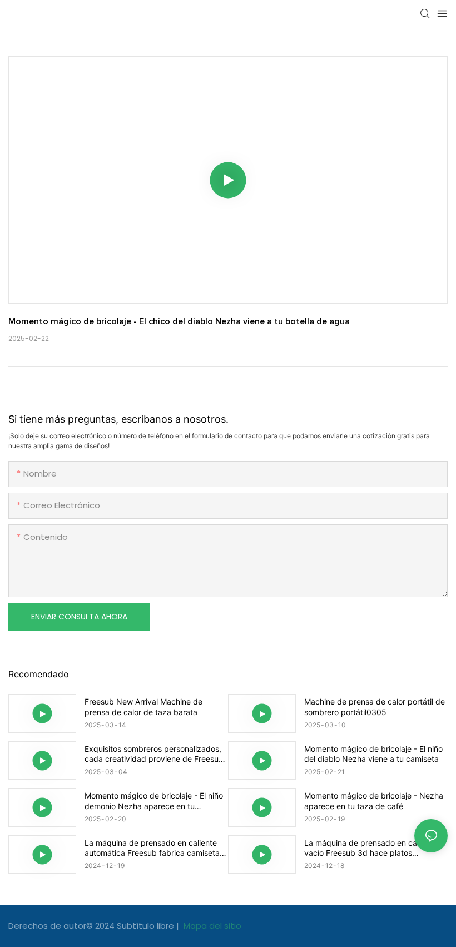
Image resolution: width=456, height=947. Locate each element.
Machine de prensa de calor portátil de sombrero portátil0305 (374, 706)
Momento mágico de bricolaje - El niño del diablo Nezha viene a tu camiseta (373, 753)
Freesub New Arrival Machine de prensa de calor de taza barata (143, 706)
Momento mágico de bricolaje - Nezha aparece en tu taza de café (373, 800)
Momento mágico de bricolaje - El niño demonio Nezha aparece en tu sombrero (154, 801)
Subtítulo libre (146, 925)
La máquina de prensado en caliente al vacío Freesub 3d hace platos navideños (374, 848)
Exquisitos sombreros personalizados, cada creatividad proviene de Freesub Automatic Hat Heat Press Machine (154, 754)
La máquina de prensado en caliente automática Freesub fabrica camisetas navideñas (154, 848)
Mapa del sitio (211, 925)
